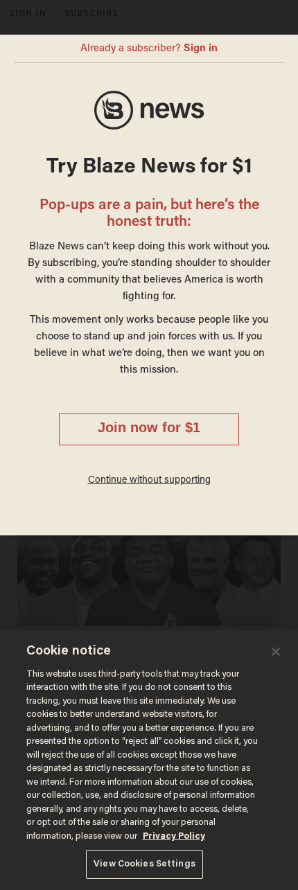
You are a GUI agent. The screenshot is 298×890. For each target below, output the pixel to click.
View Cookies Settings (144, 864)
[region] (149, 760)
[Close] (276, 652)
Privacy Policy (174, 836)
